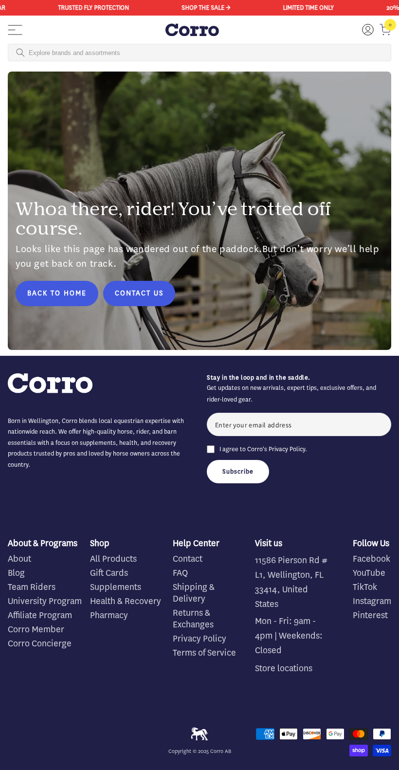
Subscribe (238, 471)
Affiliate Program (40, 615)
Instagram (372, 601)
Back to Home (57, 293)
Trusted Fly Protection (88, 7)
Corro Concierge (40, 643)
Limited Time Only (302, 7)
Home (15, 69)
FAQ (180, 573)
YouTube (369, 573)
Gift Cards (109, 573)
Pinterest (370, 615)
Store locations (283, 668)
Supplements (115, 587)
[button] (15, 30)
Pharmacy (109, 615)
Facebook (371, 559)
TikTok (365, 587)
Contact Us (139, 293)
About (19, 559)
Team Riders (31, 587)
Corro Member (36, 629)
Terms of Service (204, 653)
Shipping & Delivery (194, 593)
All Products (113, 559)
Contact (187, 559)
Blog (16, 573)
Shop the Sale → (200, 7)
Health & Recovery (125, 601)
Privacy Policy (287, 449)
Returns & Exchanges (193, 618)
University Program (45, 601)
